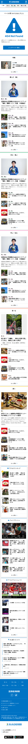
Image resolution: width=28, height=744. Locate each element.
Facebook (12, 695)
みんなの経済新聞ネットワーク (14, 724)
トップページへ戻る (14, 47)
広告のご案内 (5, 709)
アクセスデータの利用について (8, 705)
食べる (8, 5)
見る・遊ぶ (13, 5)
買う (18, 5)
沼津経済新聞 (14, 2)
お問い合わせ (5, 707)
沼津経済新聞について (7, 701)
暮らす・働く (24, 5)
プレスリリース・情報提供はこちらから (10, 703)
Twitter (16, 695)
